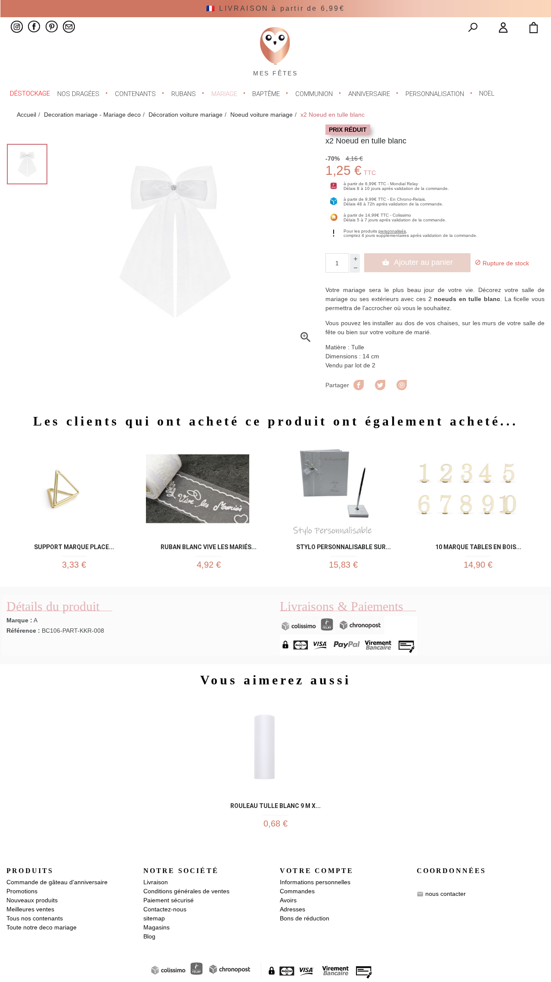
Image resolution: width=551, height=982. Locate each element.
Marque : (19, 620)
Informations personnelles (315, 882)
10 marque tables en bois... (478, 545)
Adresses (292, 909)
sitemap (154, 918)
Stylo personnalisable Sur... (343, 545)
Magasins (156, 927)
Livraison (155, 882)
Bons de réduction (304, 918)
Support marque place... (74, 545)
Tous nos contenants (34, 918)
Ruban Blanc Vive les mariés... (209, 545)
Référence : (23, 630)
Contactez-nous (164, 909)
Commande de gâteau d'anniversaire (57, 882)
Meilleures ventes (30, 909)
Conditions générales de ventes (186, 891)
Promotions (21, 891)
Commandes (297, 891)
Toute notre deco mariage (41, 927)
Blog (149, 936)
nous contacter (445, 893)
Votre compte (316, 870)
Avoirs (288, 900)
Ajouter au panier (417, 262)
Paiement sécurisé (168, 900)
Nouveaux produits (32, 900)
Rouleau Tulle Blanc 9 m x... (275, 804)
